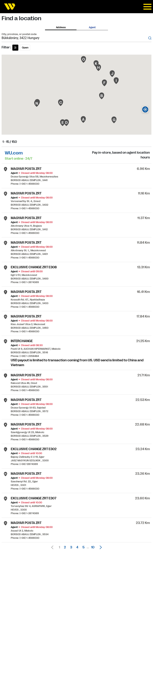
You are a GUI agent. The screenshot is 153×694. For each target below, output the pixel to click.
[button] (99, 547)
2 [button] (65, 547)
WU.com (14, 152)
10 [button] (92, 547)
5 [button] (83, 547)
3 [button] (71, 547)
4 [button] (77, 547)
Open (25, 47)
